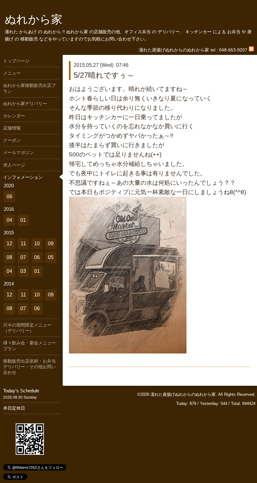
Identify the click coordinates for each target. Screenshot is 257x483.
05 (51, 257)
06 (9, 196)
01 (23, 220)
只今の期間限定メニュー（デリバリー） (27, 327)
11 (23, 243)
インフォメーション (23, 177)
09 (51, 243)
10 (37, 243)
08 (9, 257)
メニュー (12, 73)
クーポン (12, 140)
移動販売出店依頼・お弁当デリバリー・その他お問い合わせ (29, 366)
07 (23, 257)
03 (23, 271)
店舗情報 (12, 127)
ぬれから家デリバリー (25, 103)
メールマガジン (18, 152)
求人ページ (14, 164)
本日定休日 (14, 408)
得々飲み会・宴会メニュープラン (29, 345)
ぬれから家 (33, 19)
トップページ (16, 60)
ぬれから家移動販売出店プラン (29, 88)
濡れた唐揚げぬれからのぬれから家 (183, 394)
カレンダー (14, 115)
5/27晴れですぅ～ (104, 75)
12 (9, 243)
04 (9, 220)
